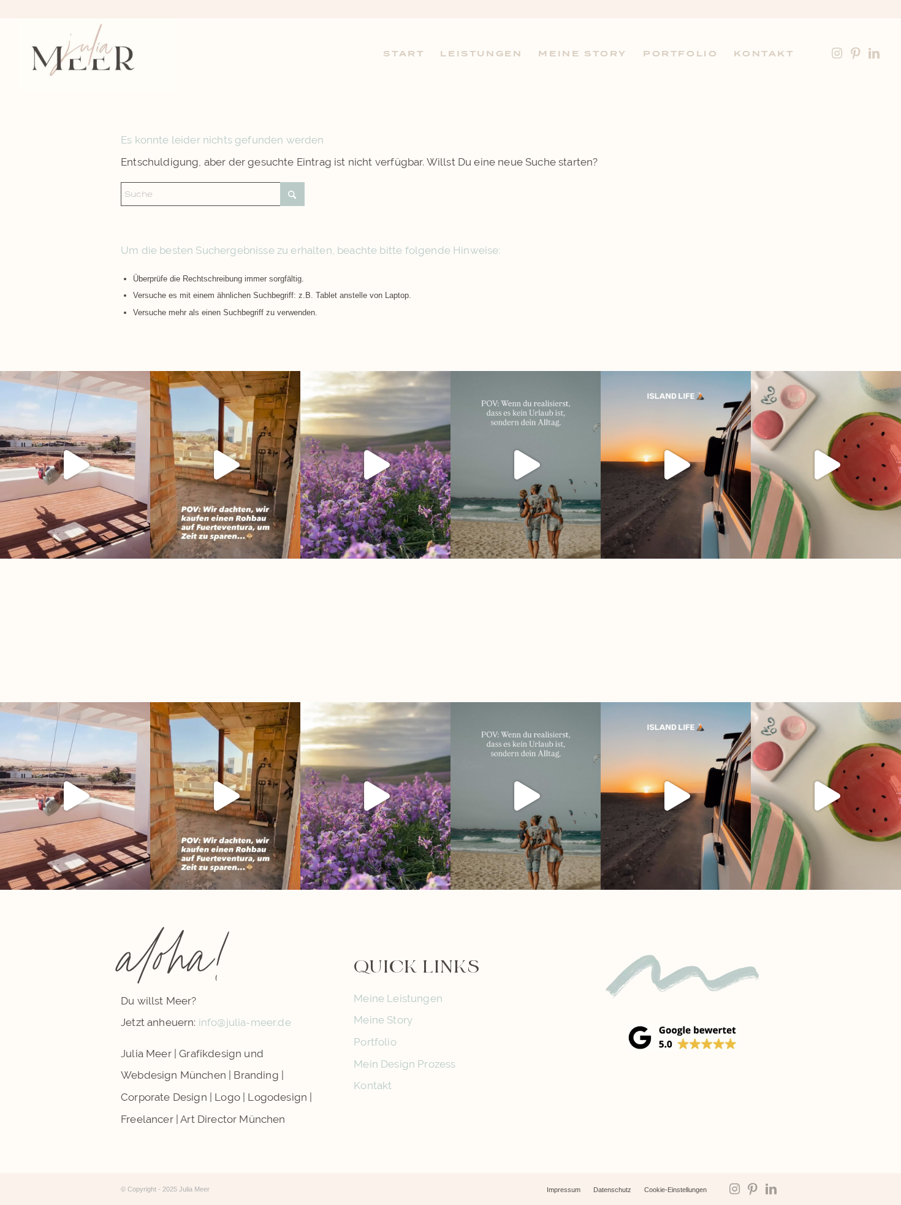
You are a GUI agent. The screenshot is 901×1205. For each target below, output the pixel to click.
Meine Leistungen (398, 998)
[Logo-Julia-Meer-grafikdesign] (96, 54)
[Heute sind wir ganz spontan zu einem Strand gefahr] (676, 465)
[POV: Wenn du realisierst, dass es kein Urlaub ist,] (525, 465)
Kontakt (373, 1085)
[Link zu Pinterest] (855, 53)
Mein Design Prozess (404, 1064)
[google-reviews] (683, 1037)
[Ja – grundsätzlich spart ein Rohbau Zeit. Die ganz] (225, 465)
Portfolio (375, 1042)
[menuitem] (403, 54)
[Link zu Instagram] (837, 53)
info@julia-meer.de (245, 1022)
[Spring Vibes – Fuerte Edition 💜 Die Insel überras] (375, 465)
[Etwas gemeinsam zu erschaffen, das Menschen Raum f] (826, 465)
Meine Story (383, 1020)
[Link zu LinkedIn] (874, 53)
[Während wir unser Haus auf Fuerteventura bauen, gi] (75, 465)
